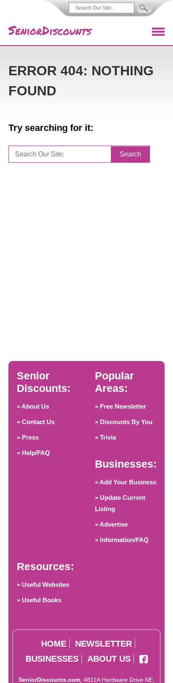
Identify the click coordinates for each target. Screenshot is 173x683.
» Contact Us (36, 421)
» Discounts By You (123, 421)
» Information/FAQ (122, 539)
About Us (109, 658)
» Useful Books (39, 600)
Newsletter (103, 643)
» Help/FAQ (33, 452)
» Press (28, 437)
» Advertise (111, 524)
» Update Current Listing (120, 503)
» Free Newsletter (120, 406)
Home (53, 643)
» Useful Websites (43, 584)
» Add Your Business (125, 482)
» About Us (33, 406)
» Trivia (105, 437)
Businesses (52, 658)
